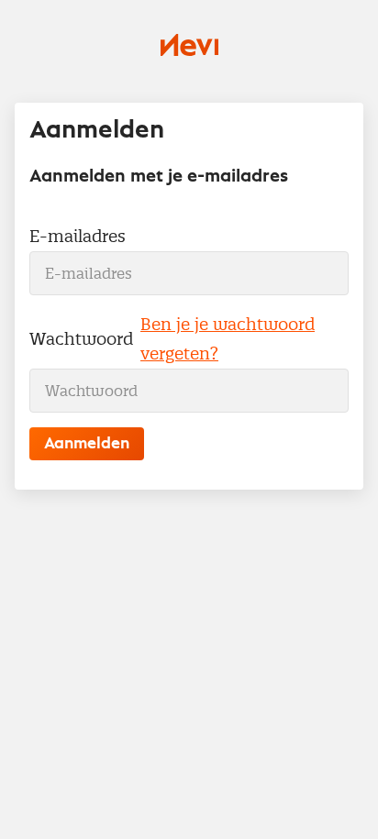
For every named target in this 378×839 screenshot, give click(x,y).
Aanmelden (86, 444)
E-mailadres (77, 236)
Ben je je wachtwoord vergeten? (227, 339)
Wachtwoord (81, 338)
